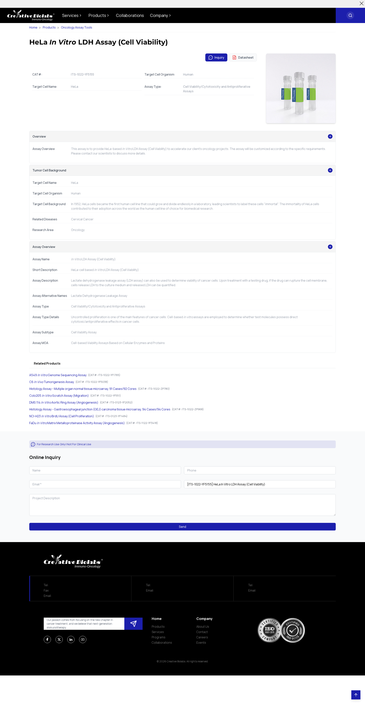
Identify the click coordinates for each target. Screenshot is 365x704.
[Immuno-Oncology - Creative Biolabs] (30, 15)
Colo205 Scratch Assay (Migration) (59, 395)
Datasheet (246, 57)
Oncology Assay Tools (76, 27)
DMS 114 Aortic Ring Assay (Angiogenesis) (63, 402)
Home (33, 27)
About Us (202, 626)
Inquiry (219, 57)
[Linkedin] (71, 639)
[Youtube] (82, 639)
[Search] (350, 15)
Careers (202, 637)
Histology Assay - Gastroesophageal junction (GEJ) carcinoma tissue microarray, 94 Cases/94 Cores (99, 409)
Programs (158, 637)
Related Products (47, 363)
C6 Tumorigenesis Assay (51, 382)
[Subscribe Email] (133, 624)
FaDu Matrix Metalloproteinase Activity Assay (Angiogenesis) (77, 423)
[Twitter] (59, 639)
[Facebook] (47, 639)
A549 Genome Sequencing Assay (57, 375)
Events (201, 642)
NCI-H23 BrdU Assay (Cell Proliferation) (61, 416)
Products (49, 27)
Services (158, 632)
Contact (202, 632)
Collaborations (162, 642)
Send (182, 527)
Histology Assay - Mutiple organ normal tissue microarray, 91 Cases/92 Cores (82, 389)
